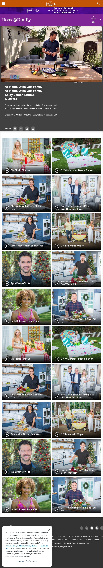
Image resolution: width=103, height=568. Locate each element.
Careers (77, 536)
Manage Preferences (27, 561)
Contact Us (60, 536)
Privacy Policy (63, 540)
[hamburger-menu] (3, 3)
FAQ (69, 536)
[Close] (49, 529)
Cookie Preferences (53, 543)
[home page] (50, 3)
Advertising (87, 536)
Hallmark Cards (70, 543)
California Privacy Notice (27, 546)
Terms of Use (76, 540)
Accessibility (84, 543)
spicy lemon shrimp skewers (23, 108)
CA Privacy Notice (92, 540)
